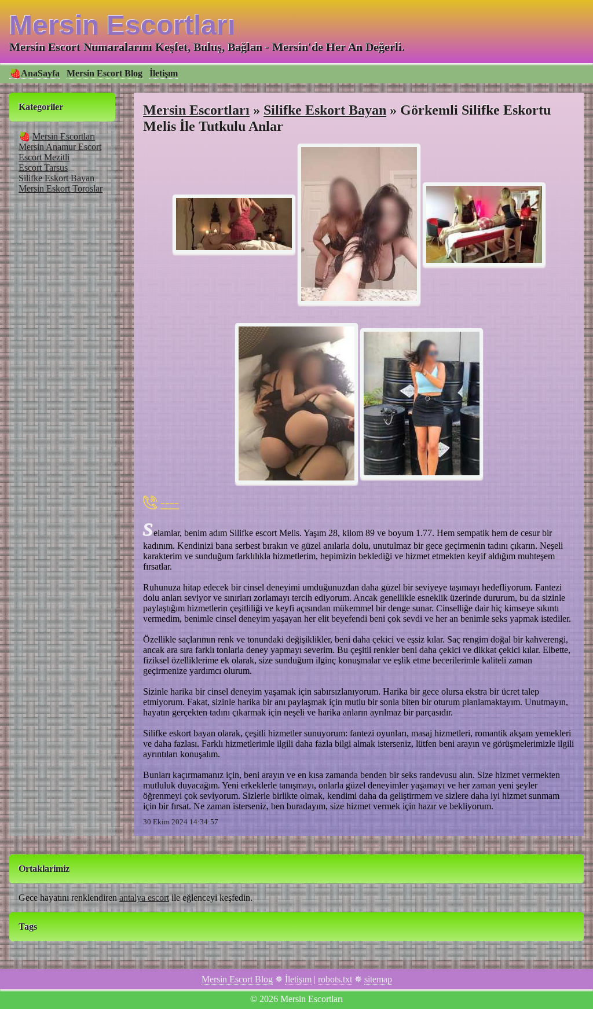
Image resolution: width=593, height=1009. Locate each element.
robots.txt (335, 979)
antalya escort (144, 897)
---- (169, 502)
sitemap (378, 979)
